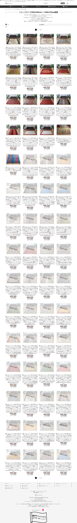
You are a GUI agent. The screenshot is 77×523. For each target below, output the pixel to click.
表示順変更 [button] (42, 24)
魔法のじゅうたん (8, 3)
